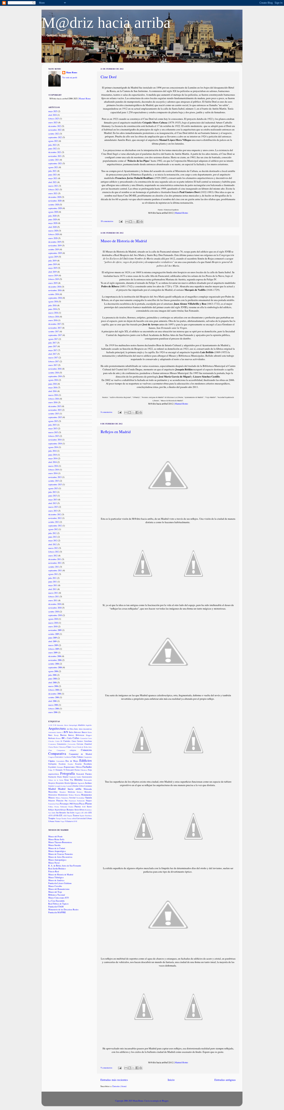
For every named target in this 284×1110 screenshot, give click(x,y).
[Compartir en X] (134, 222)
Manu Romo (71, 72)
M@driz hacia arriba (106, 22)
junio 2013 (52, 495)
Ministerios (52, 795)
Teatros (76, 815)
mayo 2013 (52, 499)
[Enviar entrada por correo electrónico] (120, 221)
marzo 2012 (53, 548)
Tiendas (63, 818)
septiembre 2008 (55, 667)
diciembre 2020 (54, 197)
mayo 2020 (52, 223)
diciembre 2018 (54, 286)
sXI (82, 813)
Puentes (70, 807)
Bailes (71, 732)
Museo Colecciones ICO (58, 897)
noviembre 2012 (54, 518)
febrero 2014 (53, 469)
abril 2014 (52, 462)
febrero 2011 (53, 596)
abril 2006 (52, 701)
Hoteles (67, 783)
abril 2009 (52, 641)
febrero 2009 (53, 649)
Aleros (66, 725)
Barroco (71, 735)
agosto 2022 (53, 141)
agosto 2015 (53, 421)
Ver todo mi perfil (69, 77)
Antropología (73, 725)
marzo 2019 (53, 275)
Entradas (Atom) (119, 1086)
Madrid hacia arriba (69, 788)
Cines (68, 746)
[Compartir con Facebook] (138, 222)
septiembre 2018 (55, 298)
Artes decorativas (85, 729)
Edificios (85, 760)
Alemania (60, 725)
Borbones (51, 738)
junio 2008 (52, 678)
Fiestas (77, 770)
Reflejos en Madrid (116, 431)
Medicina (71, 792)
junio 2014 (52, 454)
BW (63, 738)
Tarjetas (69, 815)
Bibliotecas (80, 735)
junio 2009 (52, 637)
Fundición (72, 777)
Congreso (51, 757)
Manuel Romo (181, 212)
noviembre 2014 (54, 439)
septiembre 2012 (55, 525)
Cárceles (51, 741)
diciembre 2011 (54, 559)
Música (58, 798)
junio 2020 (52, 219)
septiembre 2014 (55, 443)
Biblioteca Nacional (56, 894)
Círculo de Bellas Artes (84, 747)
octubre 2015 (53, 413)
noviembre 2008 (54, 660)
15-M (54, 725)
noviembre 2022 (54, 129)
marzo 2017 (53, 357)
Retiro (77, 809)
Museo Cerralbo (55, 886)
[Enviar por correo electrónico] (127, 222)
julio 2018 (52, 305)
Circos (74, 747)
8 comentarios (106, 412)
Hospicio (51, 783)
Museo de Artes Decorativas (60, 857)
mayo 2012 (52, 540)
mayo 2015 (52, 428)
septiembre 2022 (55, 137)
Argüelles (89, 725)
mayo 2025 (52, 111)
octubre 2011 (53, 566)
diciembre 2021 (54, 152)
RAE (84, 807)
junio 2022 (52, 148)
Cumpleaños (88, 757)
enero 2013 (52, 510)
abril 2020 (52, 227)
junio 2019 (52, 264)
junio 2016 (52, 383)
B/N (66, 732)
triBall (74, 818)
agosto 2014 (53, 447)
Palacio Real (53, 871)
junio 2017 (52, 346)
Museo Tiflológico (56, 877)
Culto (74, 757)
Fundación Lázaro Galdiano (59, 883)
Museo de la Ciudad (56, 848)
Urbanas (51, 821)
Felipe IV (51, 770)
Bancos (84, 732)
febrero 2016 (53, 398)
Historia (78, 779)
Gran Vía (68, 780)
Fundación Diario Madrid (58, 777)
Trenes (69, 818)
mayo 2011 (52, 585)
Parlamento (81, 801)
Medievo (79, 792)
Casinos (80, 741)
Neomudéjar (80, 798)
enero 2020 (52, 238)
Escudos (70, 764)
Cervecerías (72, 744)
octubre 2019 (53, 249)
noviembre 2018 (54, 290)
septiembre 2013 (55, 484)
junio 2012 (52, 536)
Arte (76, 729)
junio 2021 (52, 174)
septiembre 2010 (55, 615)
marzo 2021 (53, 185)
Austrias (59, 732)
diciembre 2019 (54, 242)
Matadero (63, 792)
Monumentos (86, 794)
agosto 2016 (53, 380)
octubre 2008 (53, 663)
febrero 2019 (53, 279)
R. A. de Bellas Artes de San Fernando (64, 865)
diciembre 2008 (54, 656)
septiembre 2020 (55, 208)
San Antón (51, 813)
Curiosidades (60, 761)
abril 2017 (52, 354)
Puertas (78, 806)
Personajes (64, 803)
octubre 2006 (53, 697)
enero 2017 (52, 365)
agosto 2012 (53, 529)
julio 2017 (52, 342)
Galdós (79, 777)
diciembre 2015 (54, 406)
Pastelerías (51, 804)
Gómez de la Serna (55, 780)
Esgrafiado (52, 767)
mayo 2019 (52, 268)
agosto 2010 (53, 619)
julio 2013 (52, 492)
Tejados (82, 815)
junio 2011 (52, 581)
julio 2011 (52, 578)
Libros (81, 786)
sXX (60, 815)
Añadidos (81, 725)
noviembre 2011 (54, 563)
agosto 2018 (53, 301)
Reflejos (51, 809)
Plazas (88, 803)
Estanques (60, 767)
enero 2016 (52, 402)
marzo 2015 (53, 432)
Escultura (88, 763)
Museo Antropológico (57, 859)
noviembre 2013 (54, 477)
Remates (70, 809)
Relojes (63, 809)
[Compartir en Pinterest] (142, 222)
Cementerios (61, 744)
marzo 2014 (53, 466)
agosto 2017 (53, 339)
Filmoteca (84, 770)
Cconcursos (52, 744)
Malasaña (88, 789)
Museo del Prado (55, 836)
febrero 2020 (53, 234)
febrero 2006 (53, 708)
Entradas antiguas (225, 1080)
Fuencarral (80, 774)
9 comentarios (106, 1067)
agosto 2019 (53, 256)
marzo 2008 (53, 686)
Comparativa (57, 753)
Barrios (63, 735)
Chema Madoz (53, 747)
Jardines (88, 783)
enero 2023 (52, 122)
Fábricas (79, 767)
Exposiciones (69, 767)
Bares (50, 735)
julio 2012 (52, 533)
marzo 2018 (53, 312)
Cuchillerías (67, 757)
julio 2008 (52, 675)
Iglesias (74, 783)
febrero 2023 (53, 118)
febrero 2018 (53, 316)
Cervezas (80, 744)
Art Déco (70, 729)
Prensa (56, 807)
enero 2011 (52, 600)
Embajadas (52, 764)
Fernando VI (60, 770)
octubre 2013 (53, 480)
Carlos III (58, 741)
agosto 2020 (53, 212)
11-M (50, 725)
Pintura (76, 803)
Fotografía (67, 773)
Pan (66, 800)
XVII (75, 821)
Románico (88, 810)
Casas (74, 741)
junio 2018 (52, 309)
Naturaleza (64, 798)
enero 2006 (52, 712)
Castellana (88, 741)
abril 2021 (52, 182)
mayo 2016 (52, 387)
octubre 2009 (53, 634)
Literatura (88, 786)
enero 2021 (52, 193)
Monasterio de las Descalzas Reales (63, 909)
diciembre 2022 (54, 126)
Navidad (72, 797)
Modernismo (63, 795)
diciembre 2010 (54, 604)
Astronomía (52, 732)
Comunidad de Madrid (80, 754)
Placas (82, 803)
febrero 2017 (53, 361)
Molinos (71, 795)
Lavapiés (57, 786)
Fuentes (88, 774)
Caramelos (83, 738)
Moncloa (77, 795)
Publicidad (63, 807)
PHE (71, 803)
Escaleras (62, 764)
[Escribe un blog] (131, 222)
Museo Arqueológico (57, 851)
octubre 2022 (53, 133)
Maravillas (52, 791)
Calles (76, 738)
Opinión (88, 797)
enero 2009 (52, 652)
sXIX (90, 812)
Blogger (165, 1100)
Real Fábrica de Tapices (58, 903)
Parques (89, 800)
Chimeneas (62, 747)
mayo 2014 (52, 458)
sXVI (50, 815)
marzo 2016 (53, 395)
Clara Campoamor (56, 750)
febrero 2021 (53, 189)
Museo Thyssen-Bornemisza (60, 842)
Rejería (57, 809)
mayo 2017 (52, 350)
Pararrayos (72, 801)
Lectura (63, 786)
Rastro (89, 806)
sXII (85, 813)
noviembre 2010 (54, 607)
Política (50, 807)
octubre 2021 (53, 159)
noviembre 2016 (54, 368)
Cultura (80, 757)
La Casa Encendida (56, 900)
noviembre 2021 (54, 156)
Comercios (86, 750)
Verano (57, 821)
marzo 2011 (53, 593)
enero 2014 (52, 473)
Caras (90, 738)
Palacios (59, 800)
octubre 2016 (53, 372)
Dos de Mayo (71, 761)
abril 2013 (52, 503)
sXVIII (55, 815)
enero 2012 (52, 555)
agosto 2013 (53, 488)
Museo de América (56, 880)
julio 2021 (52, 171)
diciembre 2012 (54, 514)
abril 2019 (52, 271)
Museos (51, 797)
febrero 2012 (53, 551)
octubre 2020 (53, 204)
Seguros (78, 813)
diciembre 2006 (54, 693)
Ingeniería (81, 783)
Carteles (66, 741)
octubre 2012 (53, 522)
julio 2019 (52, 260)
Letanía (68, 786)
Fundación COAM (56, 906)
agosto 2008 (53, 671)
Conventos (59, 757)
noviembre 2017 (54, 327)
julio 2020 (52, 215)
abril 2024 (52, 115)
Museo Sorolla (54, 845)
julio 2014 (52, 451)
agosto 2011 (53, 574)
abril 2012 (52, 544)
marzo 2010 (53, 622)
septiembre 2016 (55, 376)
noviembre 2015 (54, 410)
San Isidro (71, 812)
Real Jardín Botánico (57, 868)
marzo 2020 (53, 230)
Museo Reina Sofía (56, 839)
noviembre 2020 (54, 200)
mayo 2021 (52, 178)
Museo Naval (54, 862)
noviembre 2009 (54, 630)
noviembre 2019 (54, 245)
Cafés (69, 738)
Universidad (81, 818)
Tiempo (58, 818)
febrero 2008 (53, 689)
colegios (73, 750)
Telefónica (88, 815)
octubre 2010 (53, 611)
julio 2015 (52, 424)
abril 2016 (52, 391)
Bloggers (89, 735)
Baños (90, 732)
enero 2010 (52, 626)
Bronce (58, 738)
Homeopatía (88, 780)
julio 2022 (52, 145)
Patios (58, 804)
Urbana (89, 818)
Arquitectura (57, 728)
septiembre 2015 (55, 417)
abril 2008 (52, 682)
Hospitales (60, 783)
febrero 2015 (53, 436)
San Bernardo (61, 812)
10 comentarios (107, 221)
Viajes (62, 821)
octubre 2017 (53, 331)
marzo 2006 (53, 705)
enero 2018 (52, 320)
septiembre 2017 (55, 335)
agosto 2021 (53, 167)
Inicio (171, 1080)
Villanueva (69, 821)
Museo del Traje (55, 892)
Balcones (77, 732)
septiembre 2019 (55, 253)
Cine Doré (109, 76)
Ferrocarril (70, 770)
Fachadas (87, 766)
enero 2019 (52, 283)
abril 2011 (52, 589)
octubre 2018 (53, 294)
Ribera (82, 809)
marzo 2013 (53, 507)
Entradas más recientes (114, 1080)
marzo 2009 (53, 645)
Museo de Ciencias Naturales (60, 854)
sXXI (65, 815)
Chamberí (88, 744)
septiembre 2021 (55, 163)
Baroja (56, 735)
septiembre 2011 (55, 570)
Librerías (75, 786)
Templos (51, 818)
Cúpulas (51, 761)
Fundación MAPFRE (57, 912)
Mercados (88, 792)
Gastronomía (87, 777)
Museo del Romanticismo (58, 889)
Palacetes (51, 800)
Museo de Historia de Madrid (124, 240)
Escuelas (78, 764)
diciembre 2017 (54, 324)
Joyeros (51, 786)
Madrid (52, 788)
